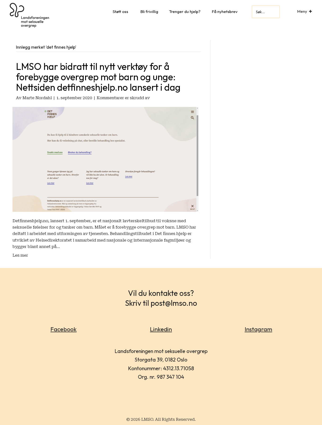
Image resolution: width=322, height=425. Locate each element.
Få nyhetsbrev (225, 11)
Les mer (20, 255)
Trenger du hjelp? (184, 11)
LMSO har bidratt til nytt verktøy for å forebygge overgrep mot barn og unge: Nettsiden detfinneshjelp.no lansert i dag (98, 76)
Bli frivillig (149, 11)
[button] (310, 11)
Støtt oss (120, 11)
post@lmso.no (174, 303)
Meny (302, 11)
